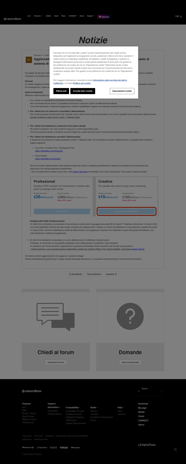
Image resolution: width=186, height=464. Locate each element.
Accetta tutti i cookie (82, 91)
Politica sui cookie (81, 83)
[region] (94, 72)
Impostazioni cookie (122, 91)
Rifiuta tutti (61, 91)
